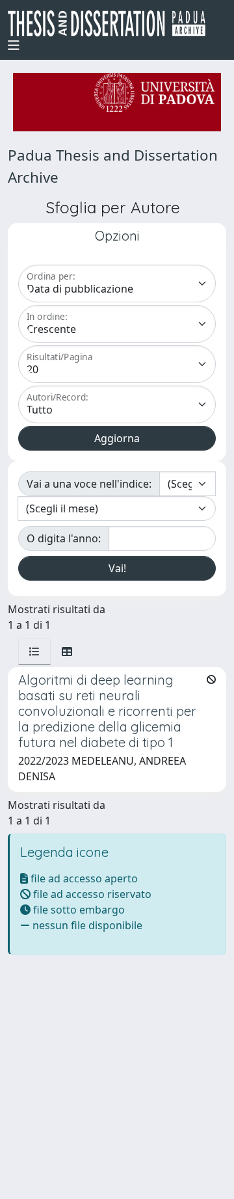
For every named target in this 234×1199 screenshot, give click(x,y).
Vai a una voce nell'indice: (89, 484)
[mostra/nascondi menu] (14, 45)
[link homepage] (112, 23)
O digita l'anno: (64, 538)
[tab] (34, 651)
